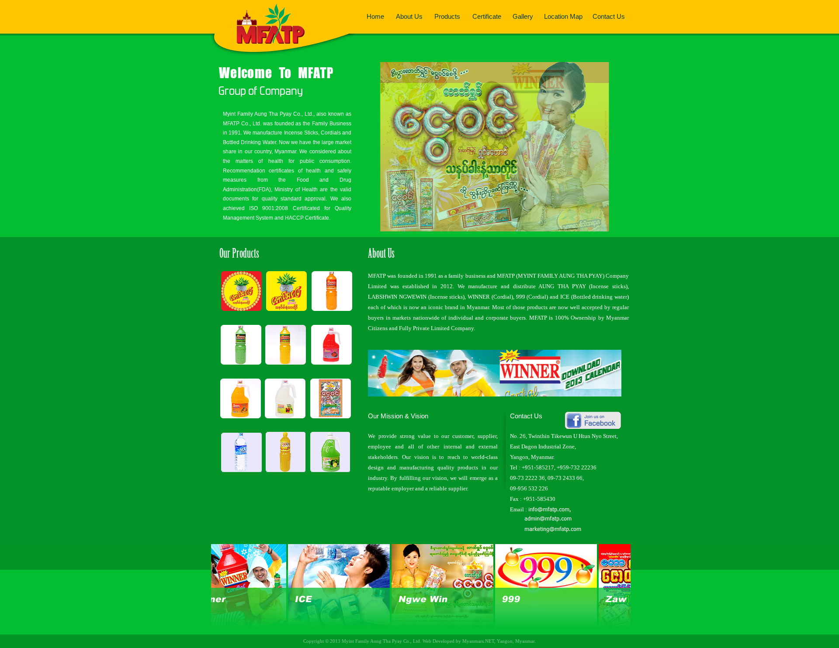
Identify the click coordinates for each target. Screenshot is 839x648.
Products (447, 16)
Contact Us (609, 16)
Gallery (523, 16)
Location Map (563, 16)
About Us (409, 16)
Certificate (486, 16)
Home (375, 16)
